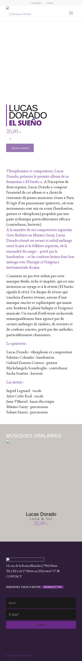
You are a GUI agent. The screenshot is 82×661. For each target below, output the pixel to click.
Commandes (36, 2)
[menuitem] (36, 3)
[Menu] (71, 13)
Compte (49, 2)
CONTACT (14, 576)
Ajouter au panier (20, 148)
